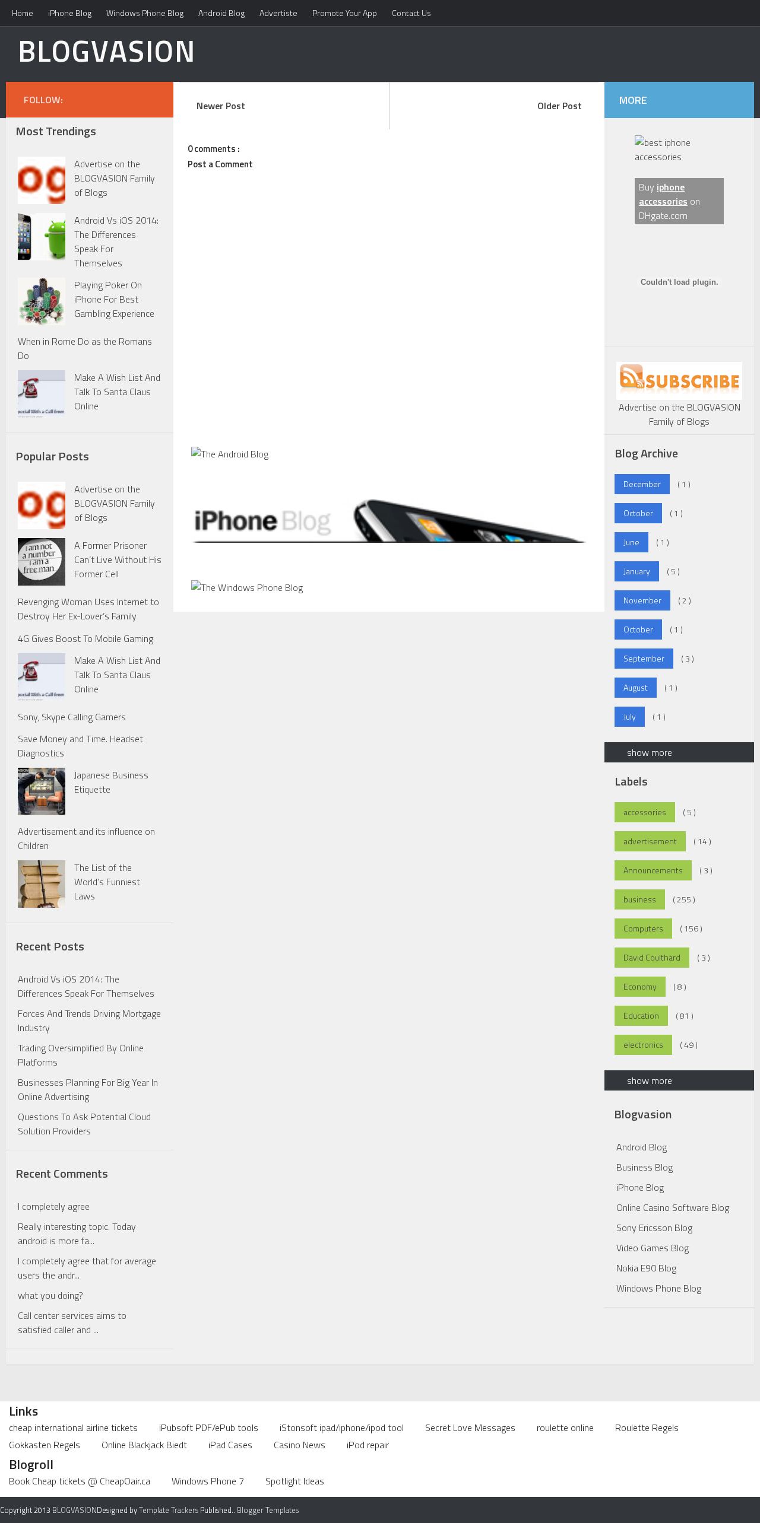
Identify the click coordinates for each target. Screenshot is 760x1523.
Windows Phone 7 (208, 1481)
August (635, 687)
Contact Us (411, 13)
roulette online (565, 1427)
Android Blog (221, 13)
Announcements (653, 870)
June (631, 542)
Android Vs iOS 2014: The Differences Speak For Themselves (86, 986)
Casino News (299, 1445)
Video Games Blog (652, 1248)
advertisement (650, 841)
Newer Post (221, 105)
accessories (644, 812)
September (643, 658)
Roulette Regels (647, 1427)
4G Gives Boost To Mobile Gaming (85, 638)
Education (641, 1015)
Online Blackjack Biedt (144, 1445)
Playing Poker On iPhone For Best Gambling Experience (114, 299)
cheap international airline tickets (73, 1427)
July (629, 716)
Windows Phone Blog (144, 13)
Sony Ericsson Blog (654, 1227)
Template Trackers (168, 1510)
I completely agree (54, 1206)
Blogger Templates (268, 1510)
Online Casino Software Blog (672, 1207)
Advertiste (278, 13)
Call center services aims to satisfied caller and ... (72, 1322)
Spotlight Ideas (294, 1481)
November (642, 600)
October (638, 513)
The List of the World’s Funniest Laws (107, 881)
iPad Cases (230, 1445)
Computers (643, 928)
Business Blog (644, 1167)
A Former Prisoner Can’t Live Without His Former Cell (118, 559)
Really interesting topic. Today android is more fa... (77, 1233)
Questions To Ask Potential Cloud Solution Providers (84, 1123)
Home (22, 13)
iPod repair (368, 1445)
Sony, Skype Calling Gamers (72, 717)
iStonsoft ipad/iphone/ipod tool (342, 1427)
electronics (643, 1044)
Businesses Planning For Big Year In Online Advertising (88, 1089)
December (642, 484)
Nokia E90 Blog (646, 1268)
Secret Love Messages (470, 1427)
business (639, 899)
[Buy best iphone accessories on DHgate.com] (679, 157)
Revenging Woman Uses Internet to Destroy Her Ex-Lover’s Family (88, 608)
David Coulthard (651, 957)
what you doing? (50, 1295)
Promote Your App (344, 13)
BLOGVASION (107, 50)
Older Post (559, 105)
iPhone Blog (69, 13)
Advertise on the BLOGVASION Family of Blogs (114, 178)
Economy (640, 986)
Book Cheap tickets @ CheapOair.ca (79, 1481)
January (636, 571)
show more (649, 752)
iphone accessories (663, 194)
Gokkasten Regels (44, 1445)
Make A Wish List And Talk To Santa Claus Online (117, 391)
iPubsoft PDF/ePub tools (208, 1427)
